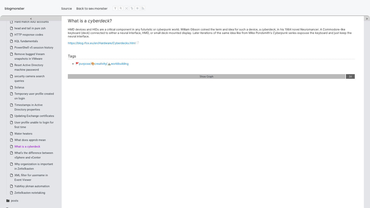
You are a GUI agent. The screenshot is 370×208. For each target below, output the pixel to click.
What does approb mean (30, 140)
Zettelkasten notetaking (29, 193)
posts (14, 200)
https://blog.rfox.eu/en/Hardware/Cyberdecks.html (101, 43)
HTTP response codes (28, 34)
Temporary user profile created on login (34, 96)
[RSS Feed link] (143, 9)
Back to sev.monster (92, 8)
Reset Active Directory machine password (28, 67)
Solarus (19, 87)
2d (350, 76)
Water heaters (23, 133)
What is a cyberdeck (27, 146)
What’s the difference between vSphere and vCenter (33, 155)
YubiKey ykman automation (32, 186)
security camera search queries (29, 79)
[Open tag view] (137, 9)
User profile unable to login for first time (34, 125)
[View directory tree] (132, 9)
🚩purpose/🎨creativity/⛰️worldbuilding (102, 63)
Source (66, 8)
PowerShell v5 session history (33, 47)
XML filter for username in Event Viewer (31, 178)
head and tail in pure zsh (29, 28)
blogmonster (14, 8)
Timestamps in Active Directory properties (28, 107)
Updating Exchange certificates (34, 116)
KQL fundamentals (26, 41)
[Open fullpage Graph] (126, 9)
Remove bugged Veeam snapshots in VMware (29, 56)
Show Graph (206, 76)
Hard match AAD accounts (31, 21)
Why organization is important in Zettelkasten (33, 166)
